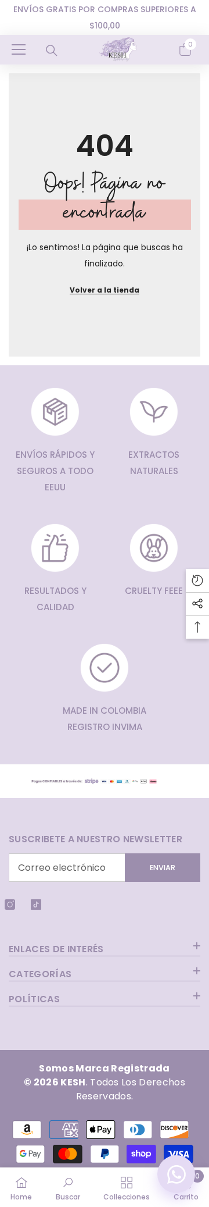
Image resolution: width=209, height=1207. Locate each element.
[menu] (19, 41)
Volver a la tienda (104, 281)
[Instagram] (10, 896)
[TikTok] (36, 896)
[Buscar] (52, 42)
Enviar (162, 859)
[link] (68, 1187)
